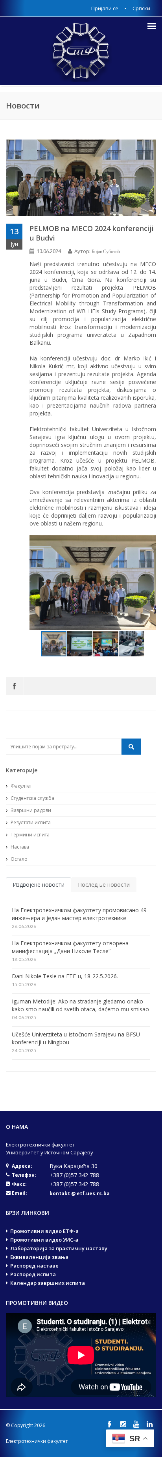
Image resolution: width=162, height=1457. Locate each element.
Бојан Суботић (106, 251)
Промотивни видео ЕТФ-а (44, 1231)
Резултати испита (30, 822)
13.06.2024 (49, 251)
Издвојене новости (38, 884)
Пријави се (105, 8)
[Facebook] (15, 686)
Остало (18, 859)
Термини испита (29, 834)
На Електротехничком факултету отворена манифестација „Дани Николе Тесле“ (70, 947)
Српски (141, 8)
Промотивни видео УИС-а (44, 1239)
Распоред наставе (34, 1265)
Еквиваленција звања (39, 1256)
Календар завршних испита (47, 1282)
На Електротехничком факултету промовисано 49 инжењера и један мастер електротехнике (79, 914)
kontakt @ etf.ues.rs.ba (80, 1193)
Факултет (20, 786)
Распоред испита (33, 1274)
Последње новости (104, 884)
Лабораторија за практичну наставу (58, 1248)
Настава (19, 846)
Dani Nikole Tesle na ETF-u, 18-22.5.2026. (65, 976)
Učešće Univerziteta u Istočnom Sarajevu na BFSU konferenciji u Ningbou (76, 1038)
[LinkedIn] (149, 1424)
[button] (149, 583)
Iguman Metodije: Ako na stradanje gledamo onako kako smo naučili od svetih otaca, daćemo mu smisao (80, 1005)
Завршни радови (30, 810)
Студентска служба (31, 798)
